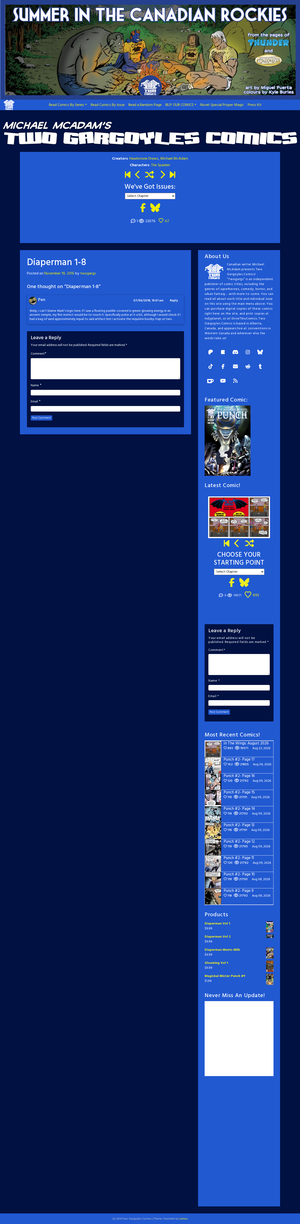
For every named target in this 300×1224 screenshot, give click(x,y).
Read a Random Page (145, 105)
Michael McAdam (174, 159)
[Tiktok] (210, 367)
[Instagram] (247, 353)
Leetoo (183, 1218)
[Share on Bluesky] (155, 208)
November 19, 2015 (59, 273)
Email (34, 401)
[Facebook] (223, 367)
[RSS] (235, 381)
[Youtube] (223, 381)
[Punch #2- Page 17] (237, 544)
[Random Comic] (149, 175)
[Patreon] (210, 353)
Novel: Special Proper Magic (222, 105)
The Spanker (160, 165)
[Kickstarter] (223, 353)
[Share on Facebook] (143, 208)
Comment (38, 354)
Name (35, 385)
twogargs (88, 273)
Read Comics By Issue (108, 105)
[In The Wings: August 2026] (172, 175)
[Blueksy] (260, 353)
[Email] (235, 367)
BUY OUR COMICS (179, 105)
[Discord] (235, 353)
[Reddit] (247, 367)
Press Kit (255, 105)
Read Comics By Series (66, 105)
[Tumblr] (260, 367)
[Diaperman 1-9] (162, 175)
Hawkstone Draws (143, 159)
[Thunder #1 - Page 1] (127, 175)
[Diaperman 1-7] (137, 175)
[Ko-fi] (210, 381)
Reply (174, 300)
